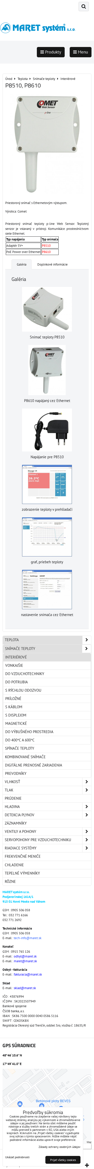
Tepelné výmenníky (22, 873)
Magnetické (16, 723)
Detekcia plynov (19, 814)
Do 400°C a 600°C (20, 740)
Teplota (12, 639)
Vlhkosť (12, 781)
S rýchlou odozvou (23, 690)
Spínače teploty (19, 748)
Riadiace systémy (20, 848)
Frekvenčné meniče (23, 856)
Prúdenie (13, 798)
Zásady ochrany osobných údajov (59, 1147)
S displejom (15, 715)
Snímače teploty (20, 648)
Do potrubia (16, 682)
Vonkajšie (14, 665)
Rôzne (10, 881)
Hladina (12, 806)
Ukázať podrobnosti (17, 1157)
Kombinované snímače (25, 756)
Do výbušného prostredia (29, 731)
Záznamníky (16, 823)
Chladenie (14, 864)
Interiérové (16, 657)
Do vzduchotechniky (24, 673)
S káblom (13, 706)
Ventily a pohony (20, 831)
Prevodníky (15, 773)
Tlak (9, 790)
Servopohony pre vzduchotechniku (38, 839)
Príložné (13, 698)
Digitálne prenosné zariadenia (33, 765)
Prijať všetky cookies (63, 1160)
